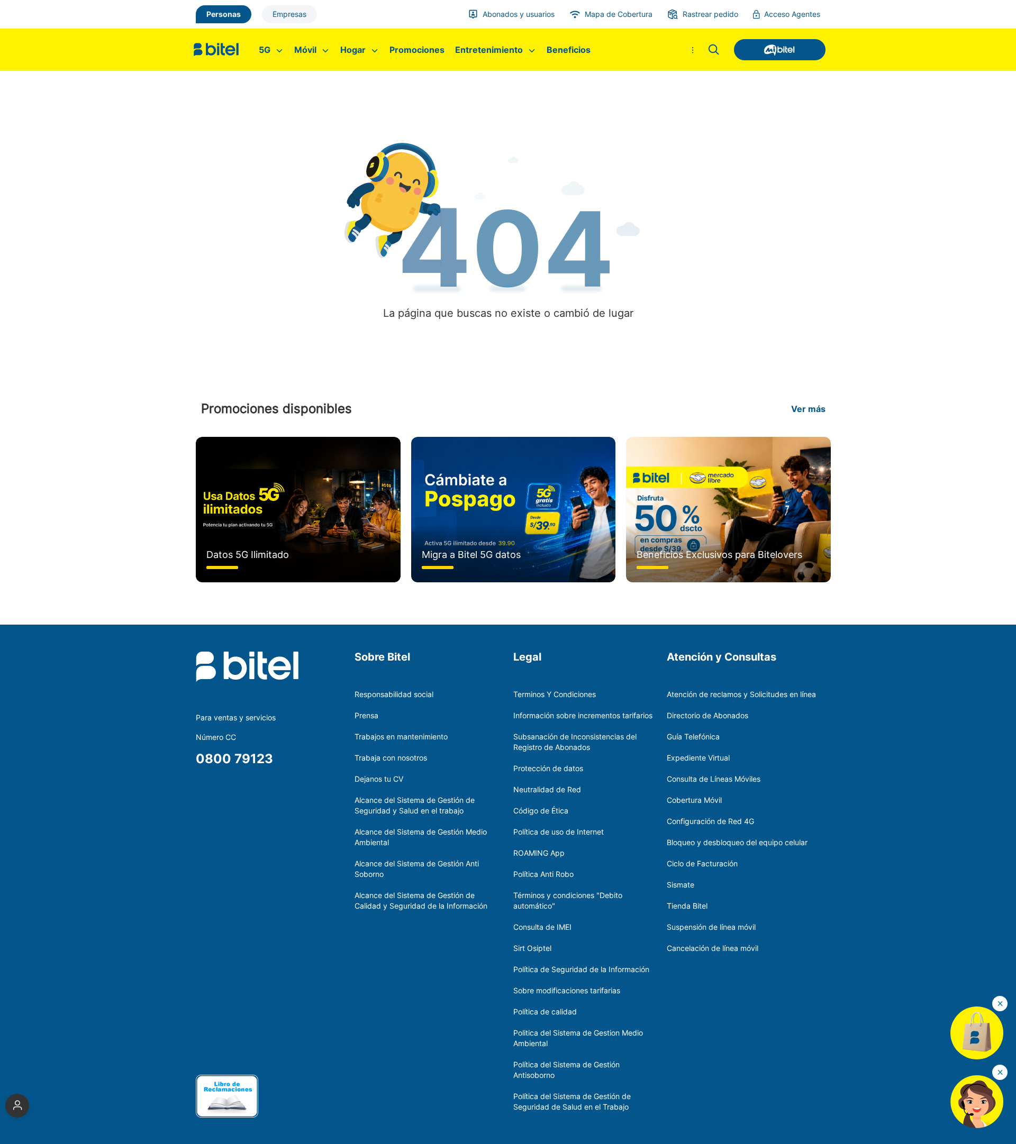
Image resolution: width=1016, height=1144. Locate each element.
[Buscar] (713, 50)
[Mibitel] (774, 49)
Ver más (808, 409)
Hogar (354, 49)
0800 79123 (234, 758)
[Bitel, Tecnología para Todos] (218, 49)
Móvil (306, 49)
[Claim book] (227, 1095)
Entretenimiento (490, 49)
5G (266, 49)
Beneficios (569, 49)
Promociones (416, 49)
